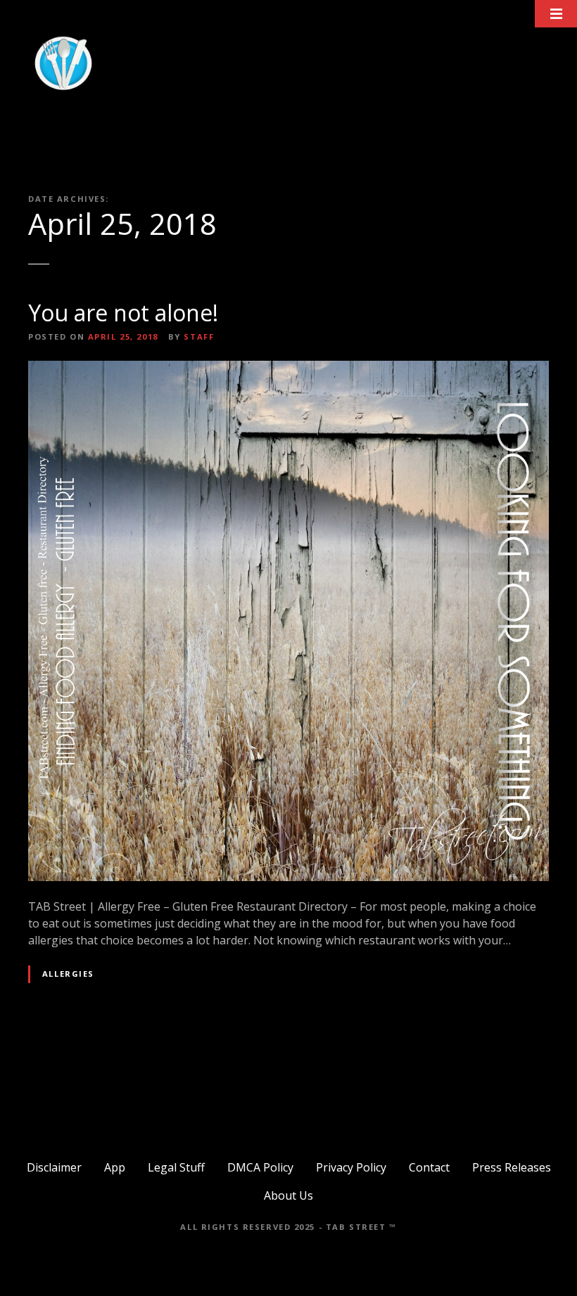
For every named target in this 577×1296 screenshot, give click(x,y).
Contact (429, 1167)
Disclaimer (54, 1167)
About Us (288, 1195)
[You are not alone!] (288, 369)
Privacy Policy (351, 1167)
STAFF (199, 336)
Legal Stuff (176, 1167)
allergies (68, 973)
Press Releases (511, 1167)
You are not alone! (123, 312)
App (114, 1167)
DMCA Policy (260, 1167)
